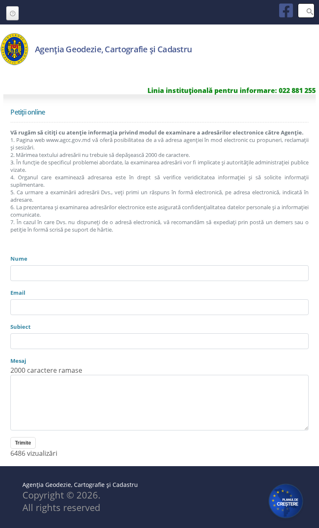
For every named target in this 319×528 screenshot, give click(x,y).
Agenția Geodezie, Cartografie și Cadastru (113, 49)
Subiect (20, 326)
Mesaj (18, 360)
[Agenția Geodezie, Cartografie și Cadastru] (14, 63)
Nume (18, 258)
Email (17, 292)
